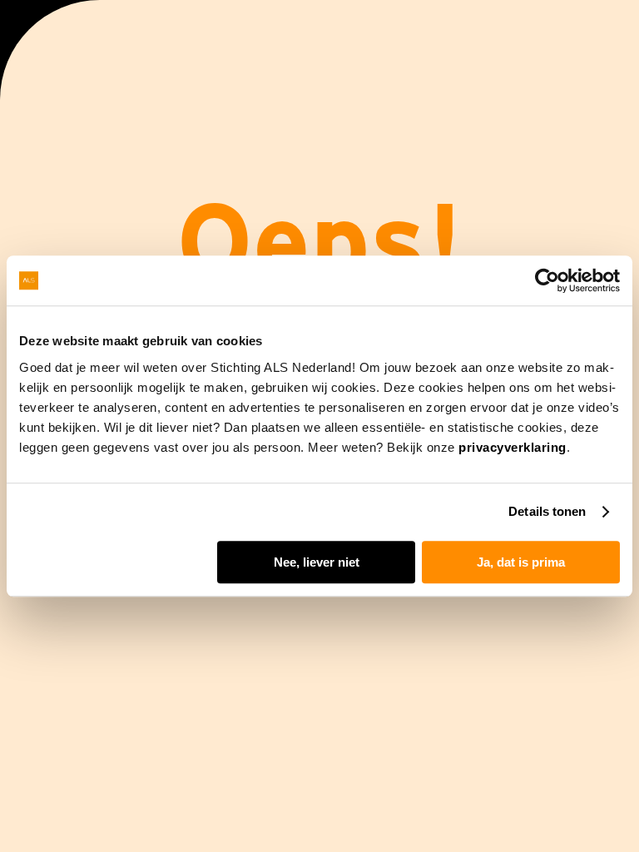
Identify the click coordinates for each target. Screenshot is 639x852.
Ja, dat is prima (521, 562)
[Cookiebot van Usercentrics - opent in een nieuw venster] (547, 280)
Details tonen (547, 511)
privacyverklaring (512, 447)
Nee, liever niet (316, 562)
